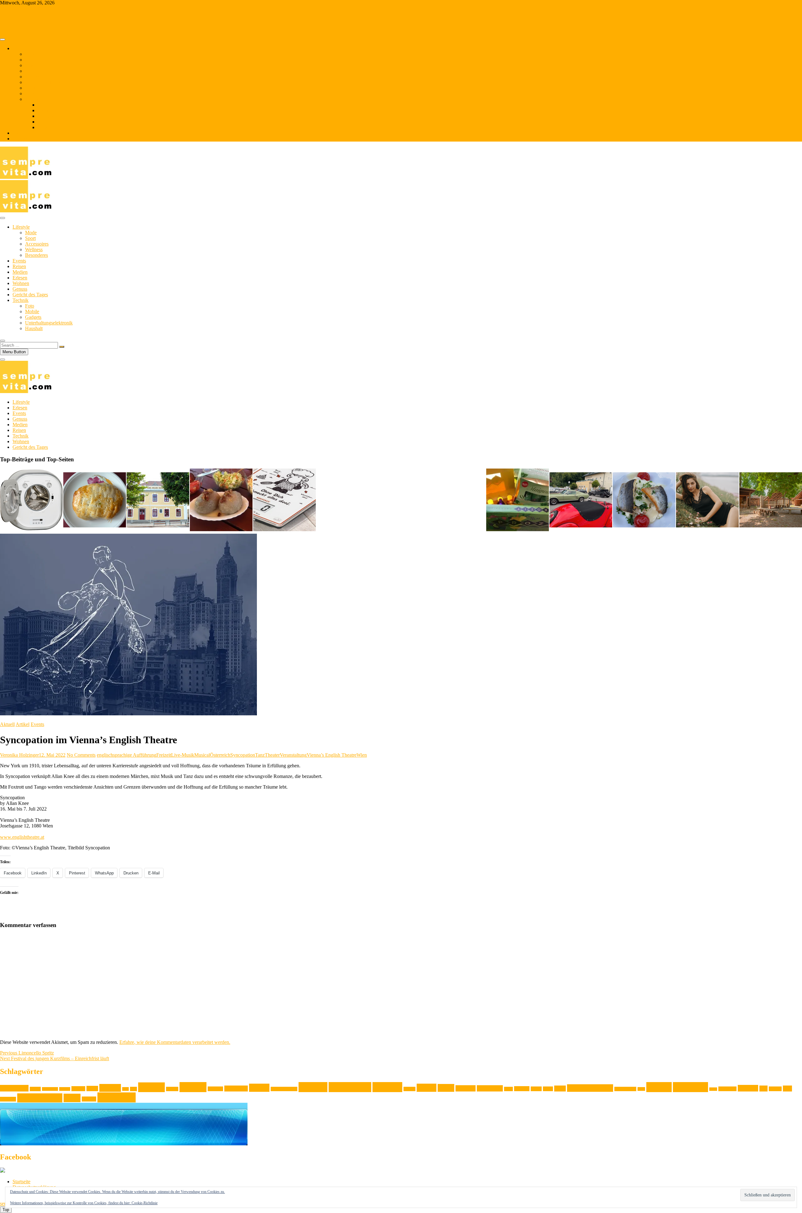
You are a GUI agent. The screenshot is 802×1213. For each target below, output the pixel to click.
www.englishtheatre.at (22, 837)
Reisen (32, 65)
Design (78, 1088)
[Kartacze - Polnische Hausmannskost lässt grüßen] (221, 500)
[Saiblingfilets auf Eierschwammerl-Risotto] (644, 500)
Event (92, 1088)
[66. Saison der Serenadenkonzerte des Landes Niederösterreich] (158, 500)
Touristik (8, 1099)
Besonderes (36, 255)
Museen (521, 1088)
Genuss (32, 76)
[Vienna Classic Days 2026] (580, 500)
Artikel (22, 724)
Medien (32, 88)
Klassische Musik (284, 1089)
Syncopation (242, 755)
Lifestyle (33, 54)
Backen (35, 1089)
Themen (21, 48)
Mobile (45, 110)
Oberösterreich (625, 1089)
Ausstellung (14, 1088)
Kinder (259, 1088)
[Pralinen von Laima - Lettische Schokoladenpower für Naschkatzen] (517, 500)
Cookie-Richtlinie (145, 1203)
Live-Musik (182, 755)
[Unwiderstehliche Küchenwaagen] (284, 500)
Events (32, 59)
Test (763, 1088)
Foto (42, 104)
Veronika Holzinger (19, 755)
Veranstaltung (293, 755)
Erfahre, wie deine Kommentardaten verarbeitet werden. (174, 1042)
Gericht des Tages (42, 82)
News (560, 1088)
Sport (30, 238)
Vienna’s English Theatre (332, 755)
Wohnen (33, 71)
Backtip (64, 1089)
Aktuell (7, 724)
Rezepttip (690, 1087)
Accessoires (37, 243)
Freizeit (163, 755)
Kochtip (387, 1087)
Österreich (220, 755)
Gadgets (46, 116)
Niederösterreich (590, 1088)
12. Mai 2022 (52, 755)
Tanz (260, 755)
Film (125, 1089)
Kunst (446, 1088)
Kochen (313, 1087)
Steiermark (727, 1088)
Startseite (21, 1181)
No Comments (81, 755)
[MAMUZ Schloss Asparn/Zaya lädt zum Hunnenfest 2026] (770, 500)
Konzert (409, 1089)
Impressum (23, 138)
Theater (272, 755)
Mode (31, 232)
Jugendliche (236, 1088)
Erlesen (32, 93)
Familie (110, 1088)
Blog (17, 133)
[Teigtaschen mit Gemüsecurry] (94, 500)
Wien (362, 755)
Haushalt (46, 127)
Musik (536, 1088)
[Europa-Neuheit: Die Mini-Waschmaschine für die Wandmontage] (31, 500)
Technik (33, 99)
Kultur (426, 1088)
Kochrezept (350, 1087)
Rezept (659, 1087)
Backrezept (50, 1089)
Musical (202, 755)
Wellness (34, 249)
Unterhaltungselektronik (61, 121)
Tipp (787, 1088)
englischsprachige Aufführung (126, 755)
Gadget (172, 1089)
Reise (641, 1089)
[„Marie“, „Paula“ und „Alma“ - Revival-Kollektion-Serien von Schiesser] (707, 500)
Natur (548, 1088)
